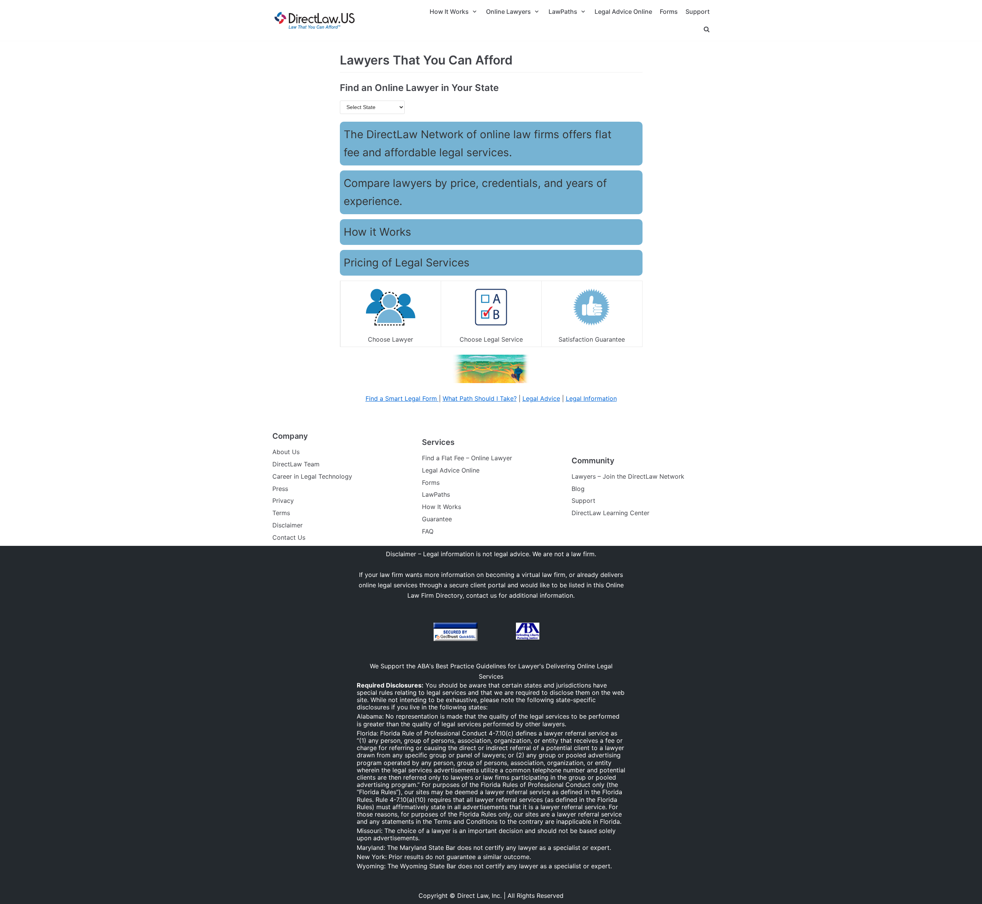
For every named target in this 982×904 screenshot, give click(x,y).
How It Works (441, 507)
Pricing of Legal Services (407, 262)
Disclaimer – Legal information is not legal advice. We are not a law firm (490, 554)
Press (280, 488)
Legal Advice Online (623, 11)
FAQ (427, 531)
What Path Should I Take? (480, 398)
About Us (286, 452)
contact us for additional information (519, 595)
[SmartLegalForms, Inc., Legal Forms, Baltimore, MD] (496, 632)
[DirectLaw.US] (314, 20)
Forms (669, 11)
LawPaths (436, 494)
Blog (578, 488)
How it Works (377, 231)
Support (697, 11)
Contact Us (288, 537)
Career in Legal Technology (312, 476)
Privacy (283, 500)
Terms (281, 513)
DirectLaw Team (296, 464)
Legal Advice (541, 398)
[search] (707, 29)
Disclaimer (287, 525)
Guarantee (437, 519)
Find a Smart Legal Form (402, 398)
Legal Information (591, 398)
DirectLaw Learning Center (610, 513)
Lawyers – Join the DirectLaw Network (628, 476)
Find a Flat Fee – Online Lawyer (467, 458)
